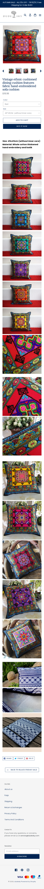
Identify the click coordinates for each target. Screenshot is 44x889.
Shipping (8, 801)
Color (5, 100)
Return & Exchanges (13, 807)
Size (4, 109)
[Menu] (40, 14)
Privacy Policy (10, 813)
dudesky (17, 881)
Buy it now (22, 126)
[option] (11, 71)
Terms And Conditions (14, 819)
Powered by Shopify (28, 881)
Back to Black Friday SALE (23, 770)
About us (8, 789)
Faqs (7, 795)
